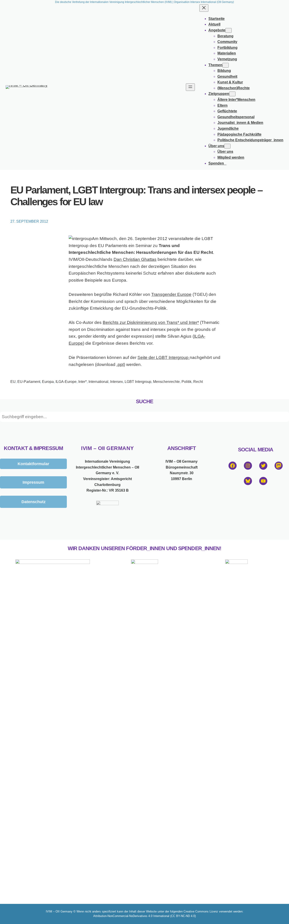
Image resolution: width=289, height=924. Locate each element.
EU (13, 382)
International (98, 382)
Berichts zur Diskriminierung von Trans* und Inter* (151, 322)
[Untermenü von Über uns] (227, 146)
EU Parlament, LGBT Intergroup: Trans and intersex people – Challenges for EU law (136, 195)
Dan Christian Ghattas (135, 259)
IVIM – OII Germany (107, 448)
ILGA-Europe (66, 382)
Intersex (116, 382)
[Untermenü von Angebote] (228, 30)
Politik (186, 382)
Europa (48, 382)
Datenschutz (33, 501)
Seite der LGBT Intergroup (164, 357)
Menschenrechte (166, 382)
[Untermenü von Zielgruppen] (232, 94)
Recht (198, 382)
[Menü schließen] (203, 8)
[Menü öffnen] (190, 87)
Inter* (82, 382)
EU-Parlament (28, 382)
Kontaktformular (33, 463)
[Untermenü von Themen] (225, 65)
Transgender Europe (171, 294)
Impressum (33, 482)
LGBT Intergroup (138, 382)
